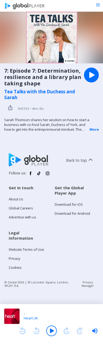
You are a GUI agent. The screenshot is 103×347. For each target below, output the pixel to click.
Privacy (14, 258)
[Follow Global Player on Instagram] (47, 175)
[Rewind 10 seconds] (36, 331)
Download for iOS (69, 204)
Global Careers (21, 208)
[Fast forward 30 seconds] (66, 331)
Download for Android (72, 213)
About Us (16, 199)
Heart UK (31, 318)
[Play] (51, 331)
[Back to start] (22, 331)
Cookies (15, 267)
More (94, 129)
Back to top (76, 160)
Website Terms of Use (26, 249)
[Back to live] (79, 331)
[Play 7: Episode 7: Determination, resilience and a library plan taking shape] (91, 75)
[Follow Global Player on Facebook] (30, 175)
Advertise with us (22, 217)
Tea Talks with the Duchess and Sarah (39, 94)
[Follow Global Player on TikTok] (39, 175)
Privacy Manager (88, 283)
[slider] (95, 331)
